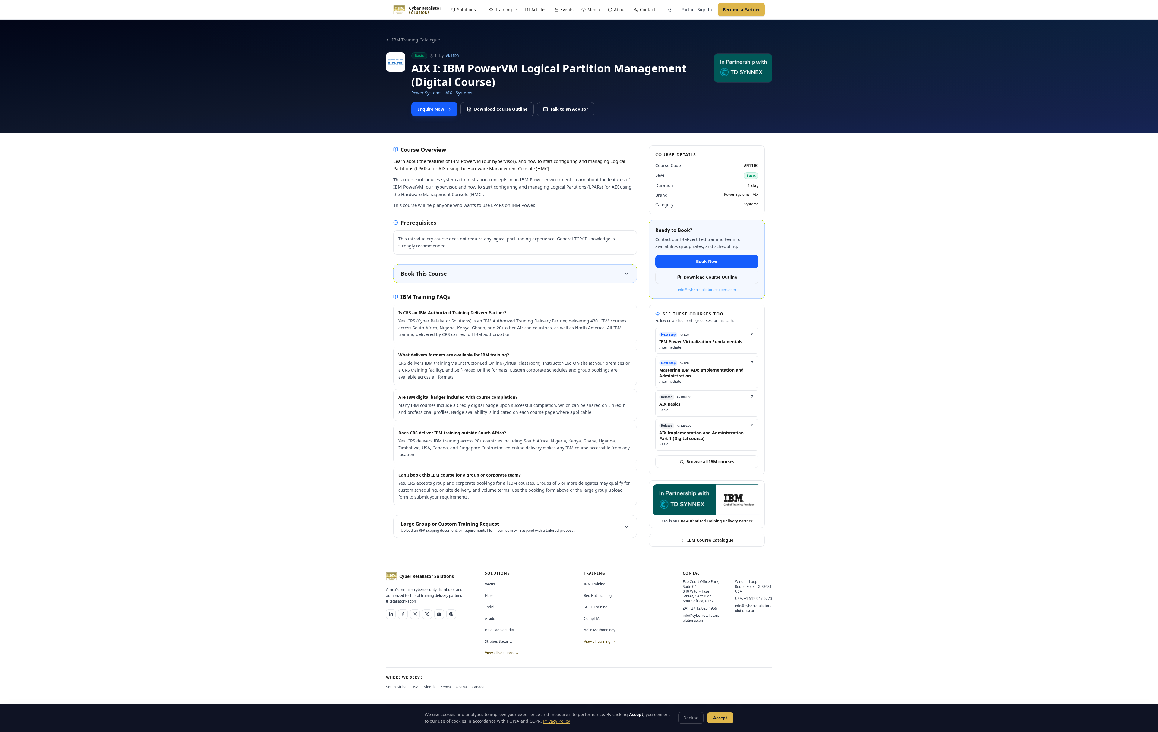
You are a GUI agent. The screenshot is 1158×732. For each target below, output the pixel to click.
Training (503, 9)
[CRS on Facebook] (403, 614)
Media (593, 9)
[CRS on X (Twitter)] (427, 614)
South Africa (396, 686)
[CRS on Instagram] (415, 614)
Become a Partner (741, 9)
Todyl (489, 607)
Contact (647, 9)
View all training (597, 641)
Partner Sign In (696, 9)
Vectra (490, 584)
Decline (690, 718)
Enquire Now (430, 109)
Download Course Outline (500, 109)
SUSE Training (595, 607)
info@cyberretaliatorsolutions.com (707, 289)
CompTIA (592, 618)
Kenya (446, 686)
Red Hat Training (598, 595)
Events (567, 9)
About (620, 9)
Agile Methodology (599, 629)
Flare (489, 595)
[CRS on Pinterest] (451, 614)
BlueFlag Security (499, 629)
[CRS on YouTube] (439, 614)
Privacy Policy (556, 721)
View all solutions (499, 652)
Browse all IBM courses (710, 461)
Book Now (707, 261)
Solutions (466, 9)
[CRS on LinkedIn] (391, 614)
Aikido (490, 618)
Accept (720, 718)
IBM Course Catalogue (710, 540)
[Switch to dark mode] (670, 9)
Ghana (461, 686)
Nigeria (429, 686)
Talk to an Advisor (569, 109)
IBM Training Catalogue (416, 40)
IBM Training (594, 584)
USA (415, 686)
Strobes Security (498, 641)
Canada (478, 686)
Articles (538, 9)
